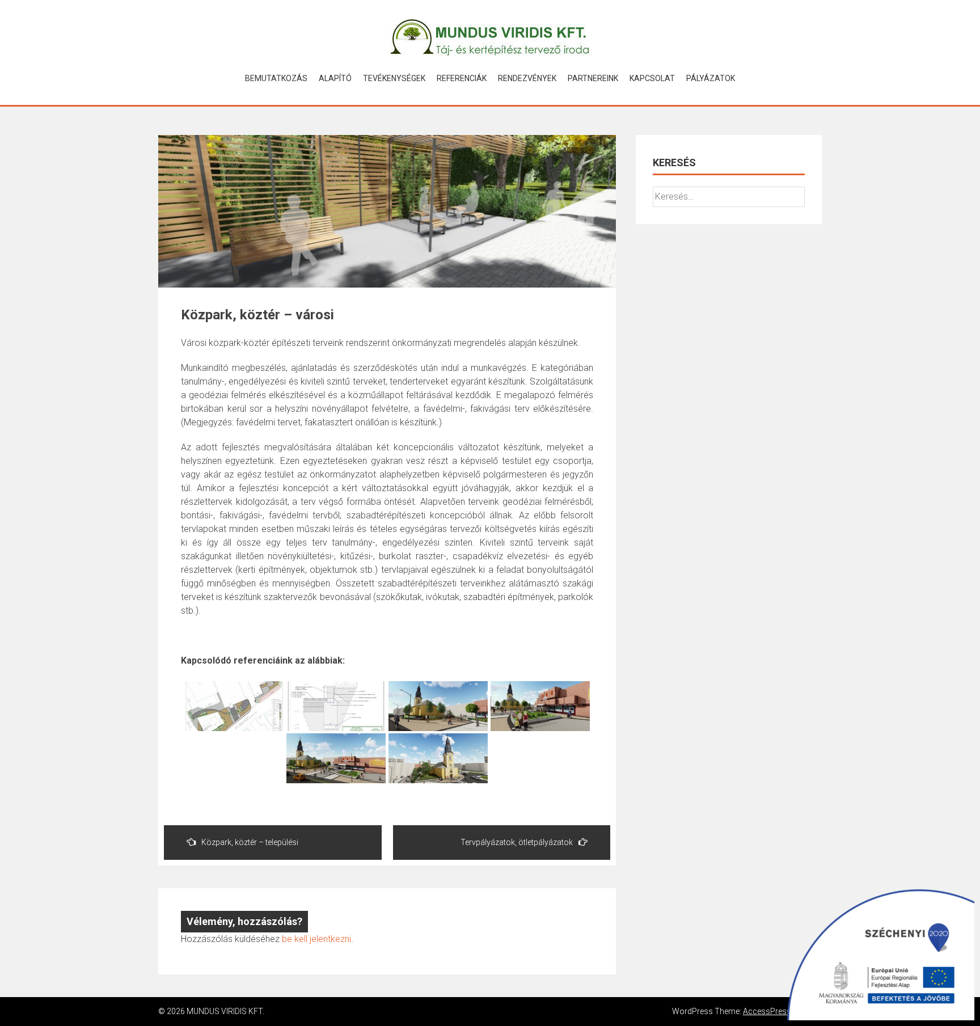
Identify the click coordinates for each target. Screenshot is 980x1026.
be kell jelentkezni (316, 939)
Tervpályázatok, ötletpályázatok (517, 842)
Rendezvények (527, 78)
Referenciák (462, 78)
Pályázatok (710, 78)
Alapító (335, 78)
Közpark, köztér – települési (249, 842)
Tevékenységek (394, 78)
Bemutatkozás (276, 78)
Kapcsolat (652, 78)
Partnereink (593, 78)
